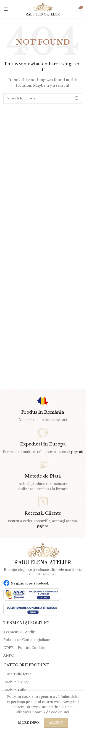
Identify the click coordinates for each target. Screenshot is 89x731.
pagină (77, 452)
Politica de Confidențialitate (26, 640)
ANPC (8, 655)
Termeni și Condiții (20, 632)
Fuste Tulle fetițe (17, 674)
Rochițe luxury (16, 682)
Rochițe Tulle (14, 690)
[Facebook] (6, 583)
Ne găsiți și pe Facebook (30, 583)
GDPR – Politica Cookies (24, 648)
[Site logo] (43, 9)
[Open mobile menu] (5, 9)
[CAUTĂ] (77, 98)
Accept (56, 723)
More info (29, 723)
